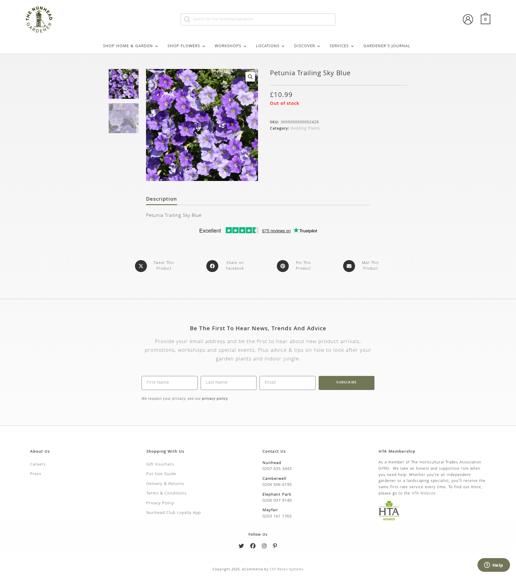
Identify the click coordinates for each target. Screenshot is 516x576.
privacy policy (214, 399)
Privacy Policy (160, 503)
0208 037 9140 (277, 500)
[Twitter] (241, 547)
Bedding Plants (305, 129)
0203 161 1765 (277, 516)
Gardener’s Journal (386, 46)
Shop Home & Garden (128, 46)
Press (35, 474)
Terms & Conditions (166, 493)
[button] (250, 77)
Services (339, 46)
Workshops (228, 46)
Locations (268, 46)
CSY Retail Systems (286, 569)
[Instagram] (264, 547)
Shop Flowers (184, 46)
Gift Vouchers (160, 464)
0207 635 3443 (277, 469)
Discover (304, 46)
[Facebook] (253, 547)
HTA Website (424, 494)
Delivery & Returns (165, 484)
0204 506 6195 (277, 485)
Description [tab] (161, 200)
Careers (38, 464)
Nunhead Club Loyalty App (173, 513)
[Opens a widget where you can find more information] (493, 565)
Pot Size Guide (161, 474)
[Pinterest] (275, 547)
